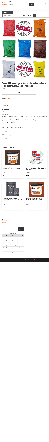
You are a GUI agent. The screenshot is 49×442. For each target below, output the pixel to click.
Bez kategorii (4, 222)
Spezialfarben (7, 98)
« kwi (12, 252)
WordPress (25, 260)
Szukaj (9, 1)
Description (5, 105)
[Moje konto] (41, 3)
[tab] (24, 105)
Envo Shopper (35, 260)
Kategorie (6, 12)
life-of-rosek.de (4, 3)
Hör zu (19, 92)
